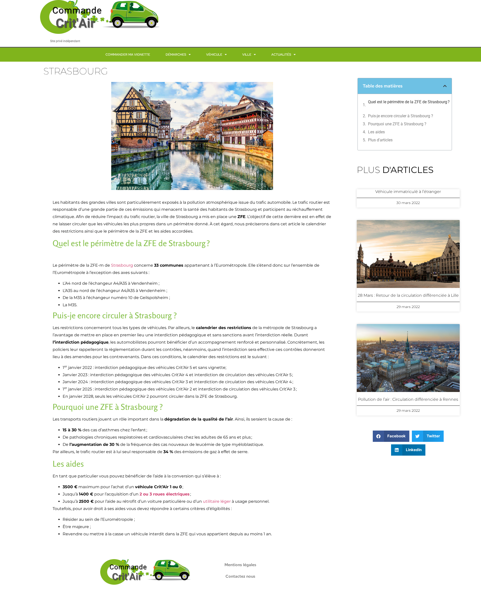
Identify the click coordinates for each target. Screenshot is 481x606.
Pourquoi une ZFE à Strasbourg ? (397, 124)
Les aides (376, 132)
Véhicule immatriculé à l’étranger (408, 191)
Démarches (176, 54)
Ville (246, 54)
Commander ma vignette (127, 54)
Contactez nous (240, 576)
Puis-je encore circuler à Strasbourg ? (400, 116)
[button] (445, 86)
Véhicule (214, 54)
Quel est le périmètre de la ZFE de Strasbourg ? (410, 104)
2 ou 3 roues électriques (165, 494)
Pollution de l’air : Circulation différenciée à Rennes (408, 399)
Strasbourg (122, 265)
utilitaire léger (217, 501)
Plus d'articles (380, 140)
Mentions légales (240, 564)
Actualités (281, 54)
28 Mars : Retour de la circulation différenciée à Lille (408, 295)
